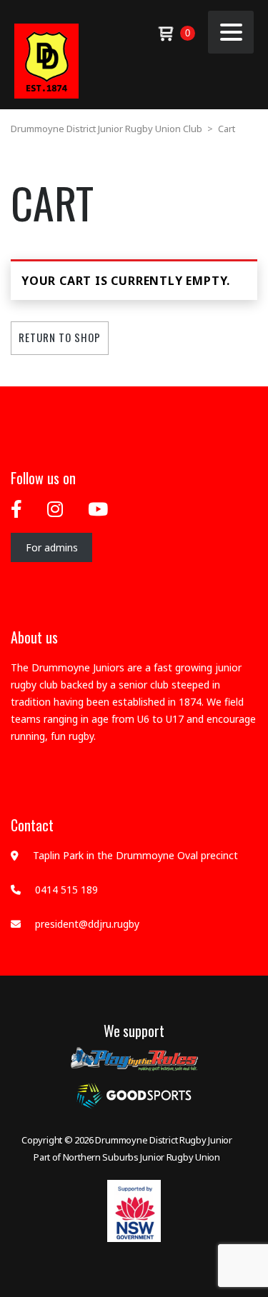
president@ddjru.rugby (87, 924)
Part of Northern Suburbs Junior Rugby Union (127, 1157)
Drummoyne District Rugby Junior (163, 1139)
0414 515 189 (66, 889)
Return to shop (60, 337)
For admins (52, 547)
